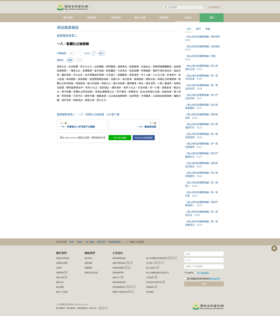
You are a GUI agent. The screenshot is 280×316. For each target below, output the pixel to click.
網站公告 (92, 308)
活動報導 (163, 17)
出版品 (187, 17)
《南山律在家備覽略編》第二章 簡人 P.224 (202, 184)
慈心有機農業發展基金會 (156, 258)
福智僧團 (60, 273)
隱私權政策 (214, 279)
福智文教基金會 (119, 263)
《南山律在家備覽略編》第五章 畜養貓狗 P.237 (202, 106)
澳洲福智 (150, 292)
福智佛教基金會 (119, 258)
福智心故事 (140, 17)
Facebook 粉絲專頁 (144, 137)
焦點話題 (116, 17)
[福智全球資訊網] (72, 7)
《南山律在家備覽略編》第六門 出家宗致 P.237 (202, 97)
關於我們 (68, 17)
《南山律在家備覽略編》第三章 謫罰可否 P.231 (202, 126)
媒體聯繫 (88, 268)
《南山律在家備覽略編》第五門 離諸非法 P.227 (202, 155)
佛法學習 (88, 258)
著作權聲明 (60, 308)
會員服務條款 (82, 308)
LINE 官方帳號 (119, 137)
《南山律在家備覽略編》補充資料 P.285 (203, 38)
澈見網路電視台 (119, 287)
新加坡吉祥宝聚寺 (153, 282)
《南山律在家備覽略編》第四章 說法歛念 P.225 (202, 165)
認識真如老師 (62, 263)
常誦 (207, 29)
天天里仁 (150, 263)
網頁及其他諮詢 (91, 273)
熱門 (198, 29)
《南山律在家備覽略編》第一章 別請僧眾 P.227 (202, 145)
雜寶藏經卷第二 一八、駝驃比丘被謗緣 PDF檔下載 (88, 114)
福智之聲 (60, 277)
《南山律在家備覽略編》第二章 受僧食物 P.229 (202, 136)
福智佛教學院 (118, 273)
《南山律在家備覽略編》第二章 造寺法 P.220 (202, 213)
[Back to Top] (274, 248)
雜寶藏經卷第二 (67, 35)
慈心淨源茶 (151, 268)
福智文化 (116, 277)
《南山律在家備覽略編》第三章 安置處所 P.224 (202, 174)
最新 (189, 29)
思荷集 (59, 268)
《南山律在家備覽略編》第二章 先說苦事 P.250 (202, 77)
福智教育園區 (118, 268)
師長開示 (92, 17)
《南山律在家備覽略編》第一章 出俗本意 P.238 (202, 87)
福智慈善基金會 (119, 282)
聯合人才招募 (62, 292)
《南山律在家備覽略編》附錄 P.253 (201, 58)
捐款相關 (88, 263)
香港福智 (150, 287)
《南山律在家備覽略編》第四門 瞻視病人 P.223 (202, 204)
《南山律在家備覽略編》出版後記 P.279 (203, 48)
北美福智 (150, 277)
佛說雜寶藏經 (68, 28)
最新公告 (60, 282)
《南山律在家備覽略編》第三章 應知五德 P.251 (202, 67)
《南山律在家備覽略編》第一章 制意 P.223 (202, 194)
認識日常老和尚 (62, 258)
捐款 (211, 17)
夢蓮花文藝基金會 (120, 292)
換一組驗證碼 (203, 273)
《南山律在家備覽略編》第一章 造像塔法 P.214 (202, 223)
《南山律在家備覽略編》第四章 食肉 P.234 (202, 116)
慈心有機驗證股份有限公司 (157, 273)
